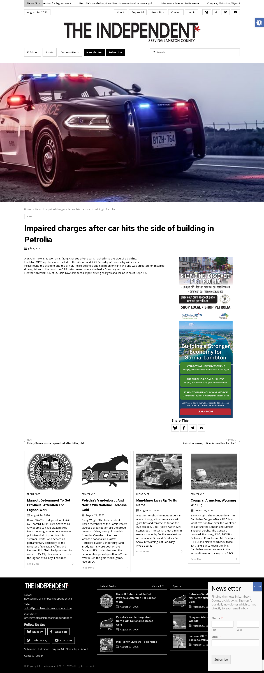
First (214, 630)
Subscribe (221, 660)
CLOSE (257, 586)
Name (217, 618)
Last (239, 630)
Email (217, 637)
